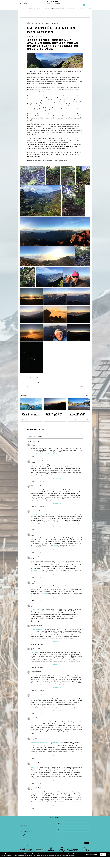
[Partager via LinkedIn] (35, 382)
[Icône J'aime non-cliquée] (32, 457)
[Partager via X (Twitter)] (31, 382)
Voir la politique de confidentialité (67, 855)
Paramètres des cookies (92, 854)
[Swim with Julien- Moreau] (31, 404)
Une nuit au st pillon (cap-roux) (54, 414)
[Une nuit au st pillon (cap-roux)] (55, 404)
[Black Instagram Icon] (24, 835)
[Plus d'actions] (82, 23)
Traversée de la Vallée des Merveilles (78, 414)
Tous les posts (23, 13)
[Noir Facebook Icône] (21, 835)
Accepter (103, 854)
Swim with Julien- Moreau (30, 414)
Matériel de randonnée (34, 13)
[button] (88, 13)
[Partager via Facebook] (28, 382)
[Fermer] (108, 854)
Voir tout (88, 395)
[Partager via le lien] (39, 382)
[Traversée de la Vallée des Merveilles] (79, 404)
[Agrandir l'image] (32, 175)
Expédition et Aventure (48, 13)
